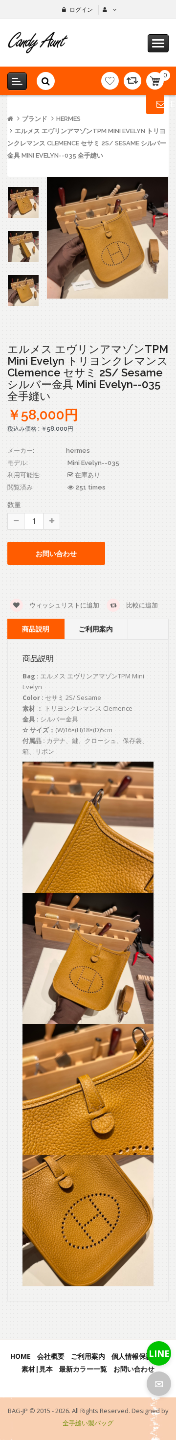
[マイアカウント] (108, 10)
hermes (68, 118)
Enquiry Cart (155, 104)
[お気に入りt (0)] (110, 81)
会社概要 (51, 1356)
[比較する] (132, 81)
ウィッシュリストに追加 (63, 605)
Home (20, 1356)
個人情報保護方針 (138, 1356)
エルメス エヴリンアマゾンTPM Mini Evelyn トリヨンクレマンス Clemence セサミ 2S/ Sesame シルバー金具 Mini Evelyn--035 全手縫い (86, 143)
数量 (14, 504)
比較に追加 (141, 605)
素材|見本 (37, 1368)
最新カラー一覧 (83, 1368)
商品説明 (35, 628)
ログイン (81, 9)
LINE (159, 1353)
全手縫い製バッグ (88, 1422)
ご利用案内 (96, 628)
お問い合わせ (133, 1368)
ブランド (34, 118)
